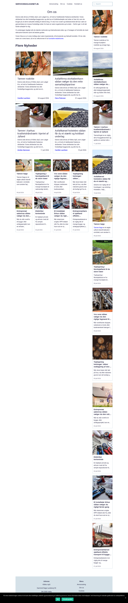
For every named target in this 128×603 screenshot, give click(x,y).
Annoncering (53, 4)
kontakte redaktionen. (56, 38)
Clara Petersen (60, 98)
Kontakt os (78, 4)
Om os (62, 4)
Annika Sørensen (24, 150)
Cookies (69, 4)
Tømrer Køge (98, 227)
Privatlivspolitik (67, 599)
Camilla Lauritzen (24, 98)
